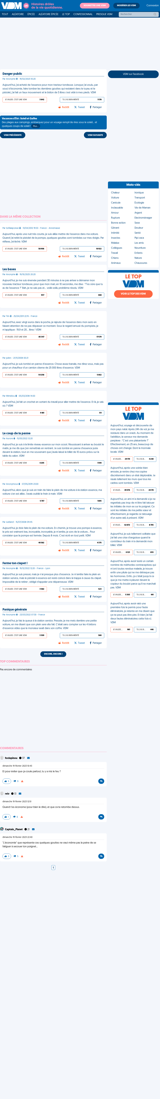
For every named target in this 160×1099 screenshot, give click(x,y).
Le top (66, 14)
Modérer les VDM (126, 5)
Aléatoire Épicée (48, 14)
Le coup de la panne (16, 433)
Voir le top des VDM (133, 294)
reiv (7, 794)
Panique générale (14, 609)
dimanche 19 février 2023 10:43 (17, 766)
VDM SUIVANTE (95, 135)
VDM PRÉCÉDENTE (13, 135)
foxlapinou (11, 758)
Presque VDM (104, 14)
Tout (5, 14)
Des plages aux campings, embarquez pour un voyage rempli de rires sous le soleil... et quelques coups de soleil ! (49, 122)
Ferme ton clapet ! (15, 563)
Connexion (153, 5)
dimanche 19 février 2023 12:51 (16, 802)
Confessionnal (82, 14)
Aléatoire (18, 14)
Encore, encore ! (53, 654)
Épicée (31, 14)
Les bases (9, 269)
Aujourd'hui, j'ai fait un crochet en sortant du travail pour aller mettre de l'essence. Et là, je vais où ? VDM (53, 404)
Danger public (12, 74)
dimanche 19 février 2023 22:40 (17, 837)
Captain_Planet (14, 829)
